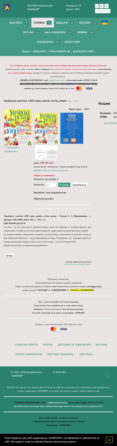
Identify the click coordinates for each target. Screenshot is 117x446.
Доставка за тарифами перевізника (54, 171)
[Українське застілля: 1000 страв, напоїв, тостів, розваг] (46, 128)
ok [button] (109, 440)
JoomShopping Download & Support (77, 264)
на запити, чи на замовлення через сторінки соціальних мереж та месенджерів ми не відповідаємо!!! (58, 84)
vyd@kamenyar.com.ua (57, 80)
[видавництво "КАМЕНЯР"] (7, 7)
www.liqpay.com (93, 286)
